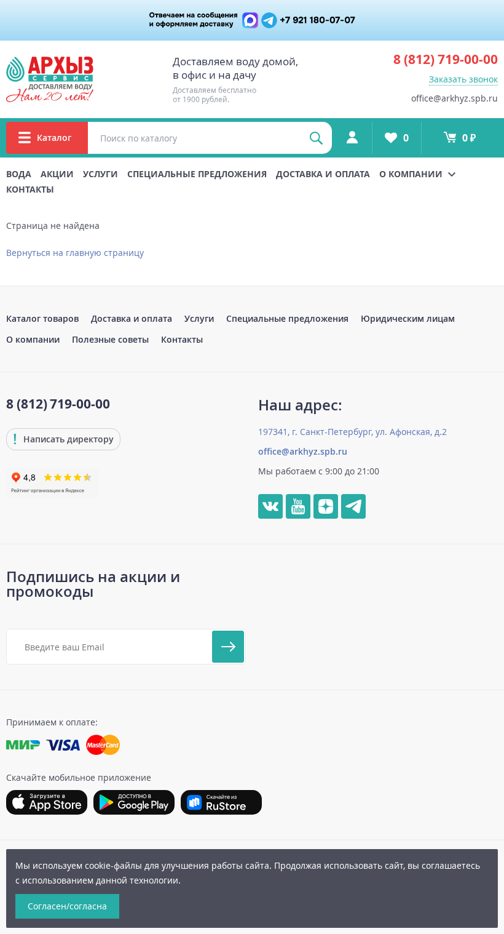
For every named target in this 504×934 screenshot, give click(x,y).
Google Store (134, 802)
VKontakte (270, 506)
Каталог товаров (42, 318)
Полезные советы (110, 339)
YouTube (298, 506)
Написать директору (68, 439)
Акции (57, 174)
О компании (33, 339)
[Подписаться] (228, 647)
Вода (18, 174)
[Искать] (316, 138)
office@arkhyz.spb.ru (454, 98)
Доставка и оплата (323, 174)
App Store (46, 802)
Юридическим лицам (408, 318)
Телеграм (353, 506)
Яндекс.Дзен (325, 506)
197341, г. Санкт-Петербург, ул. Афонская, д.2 (352, 431)
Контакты (30, 189)
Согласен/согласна (67, 906)
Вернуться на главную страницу (75, 252)
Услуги (100, 174)
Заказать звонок (463, 79)
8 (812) (445, 59)
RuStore (221, 802)
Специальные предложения (197, 174)
